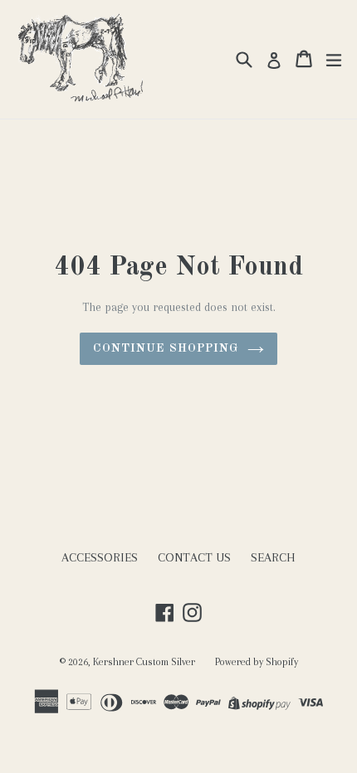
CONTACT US (194, 557)
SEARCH (273, 557)
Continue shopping (165, 348)
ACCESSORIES (99, 557)
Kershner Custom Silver (144, 662)
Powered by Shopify (256, 662)
